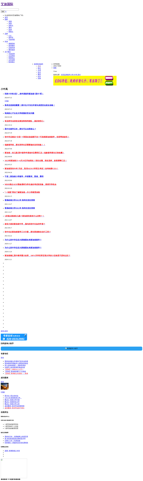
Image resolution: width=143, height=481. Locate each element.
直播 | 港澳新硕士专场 (12, 451)
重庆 (39, 74)
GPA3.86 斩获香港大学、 (13, 398)
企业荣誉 (12, 56)
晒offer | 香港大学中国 (12, 400)
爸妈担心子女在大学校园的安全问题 (19, 113)
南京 (39, 68)
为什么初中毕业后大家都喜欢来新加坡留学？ (23, 240)
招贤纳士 (12, 58)
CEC (10, 35)
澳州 (10, 27)
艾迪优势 (12, 54)
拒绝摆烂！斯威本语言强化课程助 (16, 442)
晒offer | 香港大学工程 (12, 404)
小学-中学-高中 (75, 75)
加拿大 (11, 25)
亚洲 (10, 29)
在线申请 (12, 47)
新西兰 (11, 31)
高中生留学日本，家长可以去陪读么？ (20, 129)
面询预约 (12, 45)
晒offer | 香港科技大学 (12, 402)
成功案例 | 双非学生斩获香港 (14, 406)
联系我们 (12, 62)
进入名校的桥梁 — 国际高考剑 (15, 365)
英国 (10, 23)
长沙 (39, 72)
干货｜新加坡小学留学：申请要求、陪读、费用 (24, 176)
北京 (39, 66)
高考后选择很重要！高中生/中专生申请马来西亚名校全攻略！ (30, 105)
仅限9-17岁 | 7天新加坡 (12, 440)
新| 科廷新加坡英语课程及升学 (15, 438)
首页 (62, 75)
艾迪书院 (12, 39)
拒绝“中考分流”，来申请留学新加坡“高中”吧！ (24, 94)
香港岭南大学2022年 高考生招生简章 (20, 200)
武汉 (39, 76)
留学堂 (11, 37)
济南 (39, 78)
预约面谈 (12, 50)
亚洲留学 (67, 75)
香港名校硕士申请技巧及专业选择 (16, 361)
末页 (6, 331)
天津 (39, 70)
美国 (10, 21)
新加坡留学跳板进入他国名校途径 (16, 363)
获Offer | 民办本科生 (11, 396)
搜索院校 (12, 43)
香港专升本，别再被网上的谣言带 (16, 436)
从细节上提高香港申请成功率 (15, 367)
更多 (2, 357)
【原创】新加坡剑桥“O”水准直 (15, 371)
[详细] (7, 101)
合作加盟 (12, 60)
